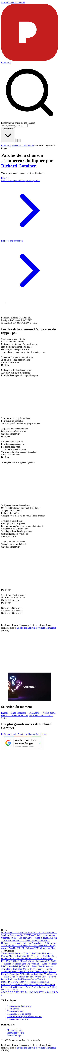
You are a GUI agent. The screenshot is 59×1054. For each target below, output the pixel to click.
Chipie (14, 734)
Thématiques (8, 129)
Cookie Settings (14, 1035)
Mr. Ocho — (30, 948)
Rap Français (13, 1008)
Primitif (21, 734)
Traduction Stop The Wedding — (29, 963)
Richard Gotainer (18, 165)
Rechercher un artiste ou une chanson (18, 123)
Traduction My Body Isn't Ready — (32, 969)
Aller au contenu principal (13, 2)
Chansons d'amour (15, 1011)
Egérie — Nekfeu (41, 713)
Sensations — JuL (24, 713)
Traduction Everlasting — (25, 983)
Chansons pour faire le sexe (19, 1006)
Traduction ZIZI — (21, 974)
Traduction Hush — (13, 971)
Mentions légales (14, 1030)
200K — (33, 935)
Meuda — (17, 938)
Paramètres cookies (15, 1033)
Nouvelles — (40, 943)
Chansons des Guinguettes (19, 1014)
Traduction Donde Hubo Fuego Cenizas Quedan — (28, 985)
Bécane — (17, 935)
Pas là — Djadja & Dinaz (29, 715)
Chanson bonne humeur (17, 1019)
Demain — (30, 945)
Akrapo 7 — (11, 948)
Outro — (38, 938)
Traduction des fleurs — (16, 953)
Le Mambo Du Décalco (35, 734)
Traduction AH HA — (28, 958)
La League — (21, 943)
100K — (37, 932)
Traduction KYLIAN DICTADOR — (27, 959)
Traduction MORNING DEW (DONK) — (24, 980)
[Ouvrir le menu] (19, 140)
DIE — (16, 945)
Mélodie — (48, 948)
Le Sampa (6, 734)
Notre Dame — (15, 932)
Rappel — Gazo (8, 713)
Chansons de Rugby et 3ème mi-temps (24, 1016)
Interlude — (24, 940)
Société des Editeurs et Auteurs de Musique (36, 628)
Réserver (5, 178)
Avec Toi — (47, 945)
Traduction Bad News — (22, 979)
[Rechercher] (16, 140)
